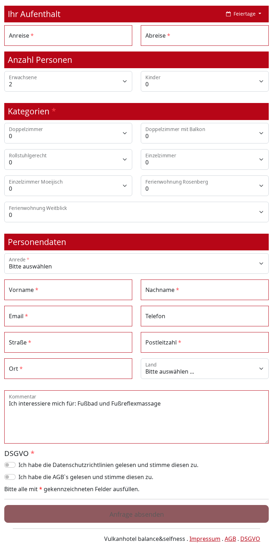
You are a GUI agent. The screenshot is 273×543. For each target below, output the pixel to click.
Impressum (204, 539)
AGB (230, 539)
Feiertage (244, 13)
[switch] (10, 465)
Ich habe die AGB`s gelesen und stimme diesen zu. (85, 477)
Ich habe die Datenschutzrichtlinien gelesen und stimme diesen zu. (108, 465)
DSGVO (250, 539)
